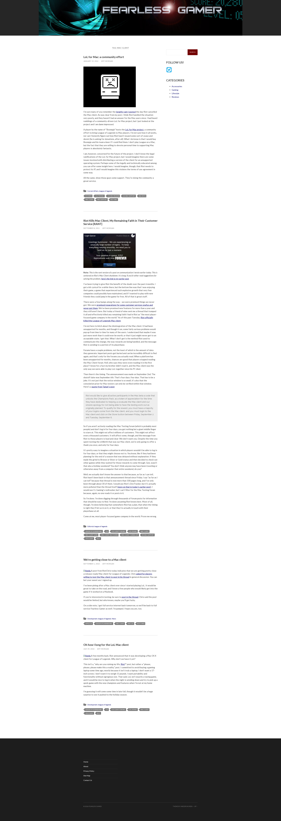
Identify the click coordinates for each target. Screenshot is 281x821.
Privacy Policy (88, 771)
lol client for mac (118, 531)
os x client (89, 538)
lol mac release (113, 196)
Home (85, 762)
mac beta (142, 196)
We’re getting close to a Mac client (104, 559)
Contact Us (87, 780)
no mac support (148, 535)
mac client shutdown (109, 535)
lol (107, 531)
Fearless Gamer (95, 806)
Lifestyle (175, 93)
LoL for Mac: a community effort (103, 57)
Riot (123, 664)
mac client (89, 199)
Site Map (86, 776)
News (114, 619)
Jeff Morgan (107, 61)
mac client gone (91, 535)
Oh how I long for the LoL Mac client (106, 644)
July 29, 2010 (88, 649)
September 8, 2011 (91, 228)
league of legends (105, 191)
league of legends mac (93, 531)
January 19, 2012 (90, 61)
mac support (102, 199)
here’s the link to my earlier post (115, 278)
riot (98, 538)
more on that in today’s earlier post (134, 487)
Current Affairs (93, 191)
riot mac (114, 199)
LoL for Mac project (134, 129)
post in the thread (130, 597)
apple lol (88, 623)
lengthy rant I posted (126, 112)
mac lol (131, 623)
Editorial (90, 526)
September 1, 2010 (91, 564)
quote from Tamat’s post (103, 386)
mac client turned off (129, 535)
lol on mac (133, 531)
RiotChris (141, 623)
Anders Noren (186, 806)
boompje (88, 196)
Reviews (175, 97)
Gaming (175, 90)
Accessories (177, 86)
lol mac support (129, 196)
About (85, 766)
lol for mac (99, 196)
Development (92, 619)
